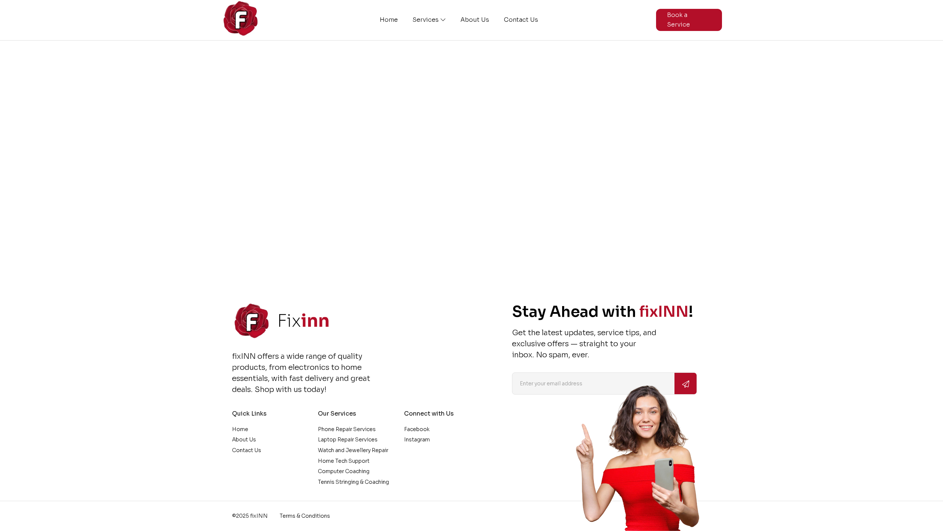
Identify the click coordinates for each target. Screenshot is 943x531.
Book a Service (678, 19)
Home (389, 20)
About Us (474, 20)
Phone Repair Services (347, 429)
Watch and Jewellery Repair (353, 450)
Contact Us (521, 20)
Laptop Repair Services (348, 439)
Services (426, 20)
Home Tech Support (343, 461)
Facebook (417, 429)
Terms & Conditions (305, 516)
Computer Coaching (343, 471)
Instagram (417, 439)
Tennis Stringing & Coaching (353, 482)
